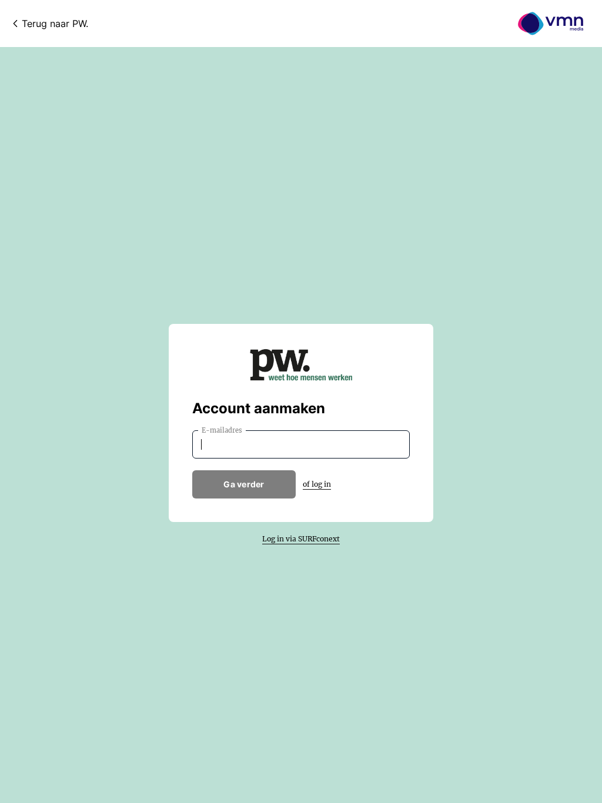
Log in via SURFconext (301, 538)
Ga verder (244, 484)
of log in (317, 484)
